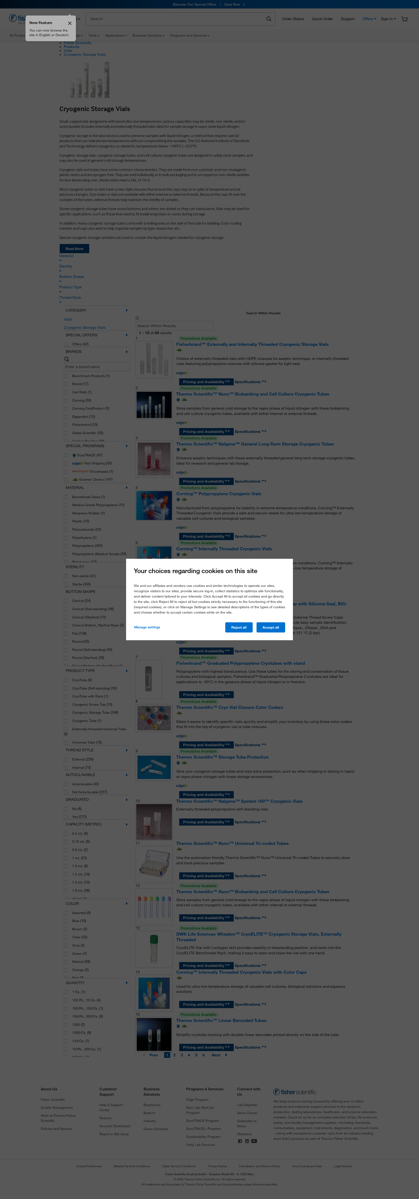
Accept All (271, 627)
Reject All (239, 627)
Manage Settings (147, 627)
